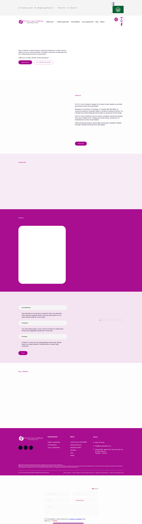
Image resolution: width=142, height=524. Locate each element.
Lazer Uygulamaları (88, 22)
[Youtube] (121, 19)
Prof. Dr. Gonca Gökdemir (24, 472)
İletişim (102, 22)
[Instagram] (116, 19)
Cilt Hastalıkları (75, 22)
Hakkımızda (49, 22)
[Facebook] (121, 24)
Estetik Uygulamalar (63, 22)
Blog (97, 22)
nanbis (47, 472)
